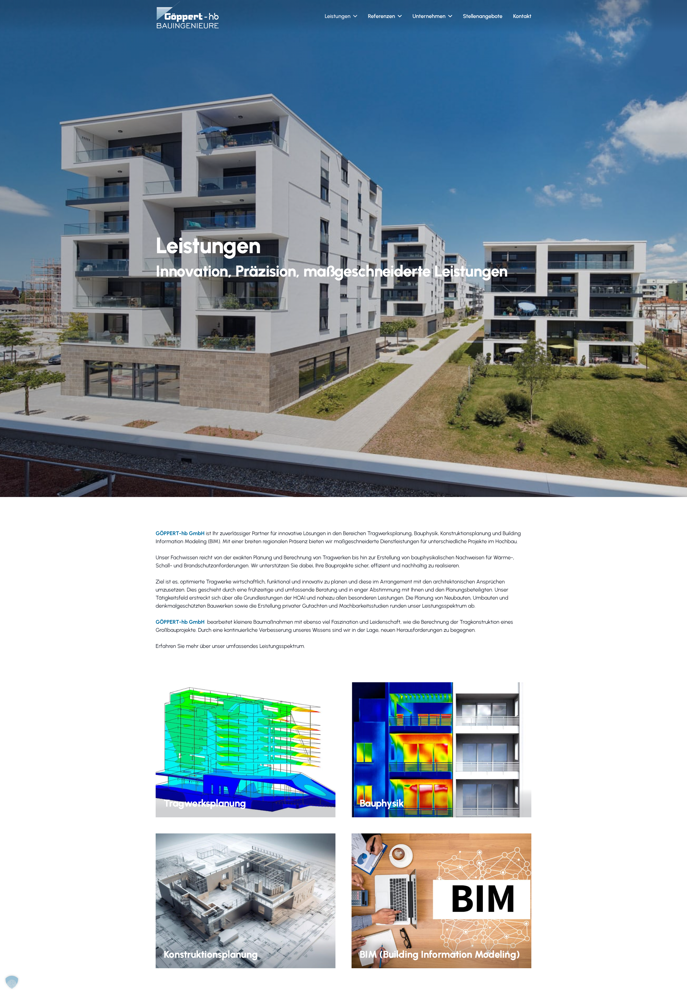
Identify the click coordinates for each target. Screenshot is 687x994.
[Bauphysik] (441, 749)
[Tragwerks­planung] (245, 749)
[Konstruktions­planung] (245, 900)
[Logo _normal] (188, 15)
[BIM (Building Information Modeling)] (441, 900)
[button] (355, 16)
